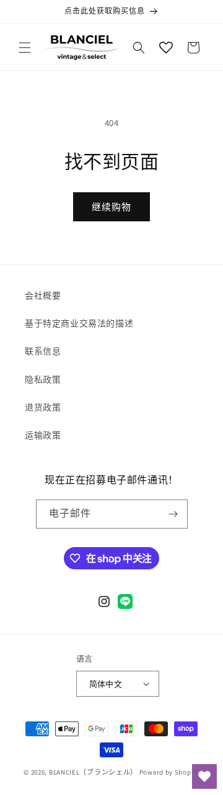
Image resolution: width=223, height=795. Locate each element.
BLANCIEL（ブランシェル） (93, 772)
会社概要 (43, 295)
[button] (24, 47)
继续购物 (111, 207)
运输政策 (43, 435)
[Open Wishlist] (166, 47)
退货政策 (43, 407)
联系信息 (43, 351)
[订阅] (173, 514)
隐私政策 (43, 379)
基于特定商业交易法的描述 (79, 323)
